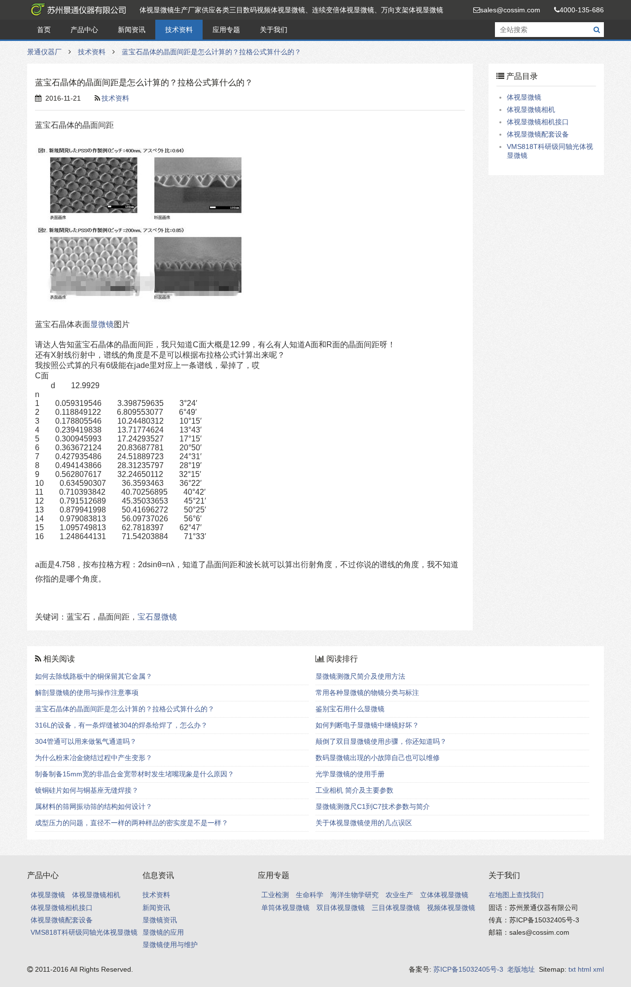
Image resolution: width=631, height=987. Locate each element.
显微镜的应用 (163, 932)
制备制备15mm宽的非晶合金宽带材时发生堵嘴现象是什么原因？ (134, 774)
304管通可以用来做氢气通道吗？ (86, 741)
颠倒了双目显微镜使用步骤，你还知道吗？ (381, 741)
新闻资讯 (131, 30)
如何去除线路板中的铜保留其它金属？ (93, 676)
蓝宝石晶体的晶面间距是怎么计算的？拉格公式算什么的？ (211, 52)
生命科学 (309, 895)
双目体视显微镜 (340, 908)
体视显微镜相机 (531, 109)
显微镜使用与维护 (170, 945)
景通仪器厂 (76, 10)
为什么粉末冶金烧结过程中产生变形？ (93, 758)
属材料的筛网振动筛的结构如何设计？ (93, 806)
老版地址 (521, 969)
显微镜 (102, 324)
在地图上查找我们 (516, 895)
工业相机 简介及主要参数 (354, 790)
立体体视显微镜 (444, 895)
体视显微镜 (524, 97)
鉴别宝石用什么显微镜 (350, 709)
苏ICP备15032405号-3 (468, 969)
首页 (44, 30)
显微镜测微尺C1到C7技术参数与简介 (373, 806)
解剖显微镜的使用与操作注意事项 (87, 692)
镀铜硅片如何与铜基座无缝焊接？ (87, 790)
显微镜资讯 (159, 920)
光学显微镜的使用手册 (350, 774)
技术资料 (179, 30)
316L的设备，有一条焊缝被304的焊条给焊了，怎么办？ (121, 725)
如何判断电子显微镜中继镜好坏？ (367, 725)
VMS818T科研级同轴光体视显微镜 (84, 932)
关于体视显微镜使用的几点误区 (364, 823)
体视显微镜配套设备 (538, 134)
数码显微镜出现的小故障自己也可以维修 (378, 758)
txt (572, 969)
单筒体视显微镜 (285, 908)
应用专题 (226, 30)
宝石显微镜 (157, 617)
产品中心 (84, 30)
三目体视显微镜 (396, 908)
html (584, 969)
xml (598, 969)
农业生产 (399, 895)
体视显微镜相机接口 (538, 122)
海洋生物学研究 (354, 895)
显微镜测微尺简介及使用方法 (360, 676)
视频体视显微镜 (451, 908)
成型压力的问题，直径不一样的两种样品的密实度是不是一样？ (131, 823)
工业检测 (275, 895)
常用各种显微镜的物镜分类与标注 (367, 692)
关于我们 (273, 30)
